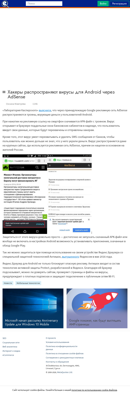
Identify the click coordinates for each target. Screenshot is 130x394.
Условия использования (57, 342)
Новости (8, 283)
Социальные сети (11, 342)
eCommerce (8, 355)
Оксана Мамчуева (16, 103)
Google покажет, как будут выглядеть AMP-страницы (95, 322)
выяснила (45, 110)
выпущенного (70, 256)
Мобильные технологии (28, 283)
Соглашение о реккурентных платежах (65, 357)
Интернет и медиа (11, 350)
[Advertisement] (65, 16)
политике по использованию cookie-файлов (94, 389)
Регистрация (119, 3)
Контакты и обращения (57, 361)
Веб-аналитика (10, 346)
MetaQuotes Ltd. (65, 372)
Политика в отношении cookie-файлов (64, 353)
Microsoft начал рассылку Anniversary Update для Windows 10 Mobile (31, 322)
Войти (103, 3)
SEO (4, 338)
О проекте (51, 338)
